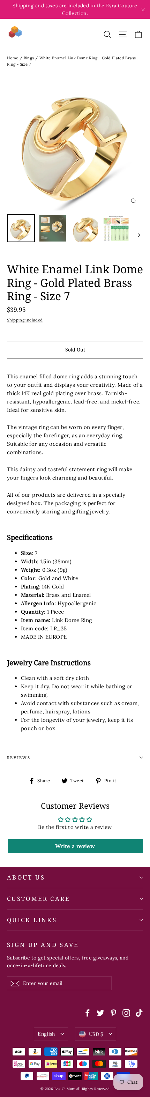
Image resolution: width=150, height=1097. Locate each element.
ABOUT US (26, 877)
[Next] (138, 234)
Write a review (75, 846)
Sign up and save (43, 944)
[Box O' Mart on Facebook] (87, 1012)
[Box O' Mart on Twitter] (100, 1012)
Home (12, 57)
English (46, 1034)
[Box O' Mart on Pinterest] (113, 1012)
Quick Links (32, 920)
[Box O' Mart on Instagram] (126, 1012)
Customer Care (38, 899)
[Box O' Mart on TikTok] (139, 1012)
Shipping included (25, 320)
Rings (29, 57)
